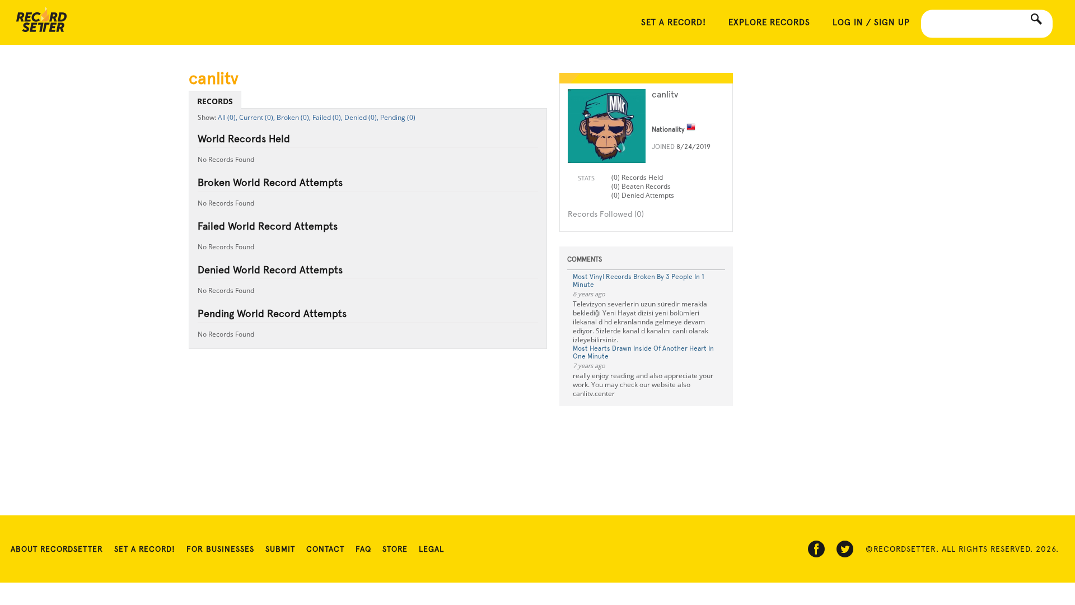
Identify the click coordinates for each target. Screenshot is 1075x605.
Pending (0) (397, 117)
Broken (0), (294, 117)
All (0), (227, 117)
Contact (325, 548)
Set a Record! (144, 548)
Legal (431, 548)
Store (395, 548)
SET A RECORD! (673, 22)
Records (215, 101)
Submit (280, 548)
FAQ (363, 548)
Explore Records (769, 22)
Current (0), (257, 117)
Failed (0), (327, 117)
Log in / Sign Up (871, 22)
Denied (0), (361, 117)
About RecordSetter (57, 548)
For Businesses (220, 548)
